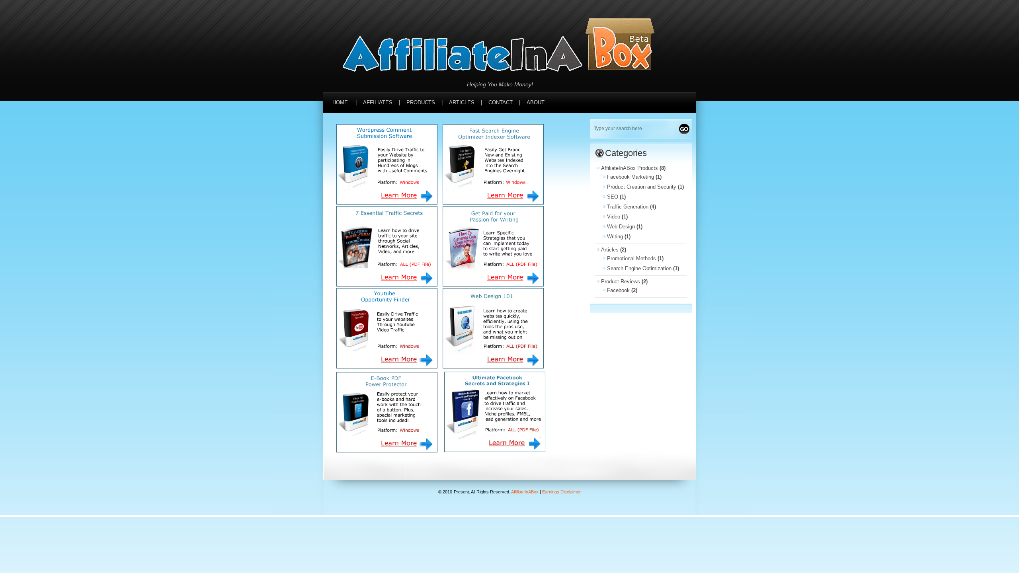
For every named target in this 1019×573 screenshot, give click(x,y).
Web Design (621, 227)
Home (340, 102)
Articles (610, 250)
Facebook (618, 290)
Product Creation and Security (641, 187)
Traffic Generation (627, 207)
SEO (612, 197)
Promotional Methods (631, 258)
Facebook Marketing (630, 177)
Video (613, 217)
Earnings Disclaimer (561, 491)
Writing (615, 237)
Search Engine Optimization (639, 268)
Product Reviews (620, 282)
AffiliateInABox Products (629, 168)
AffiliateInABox (525, 491)
